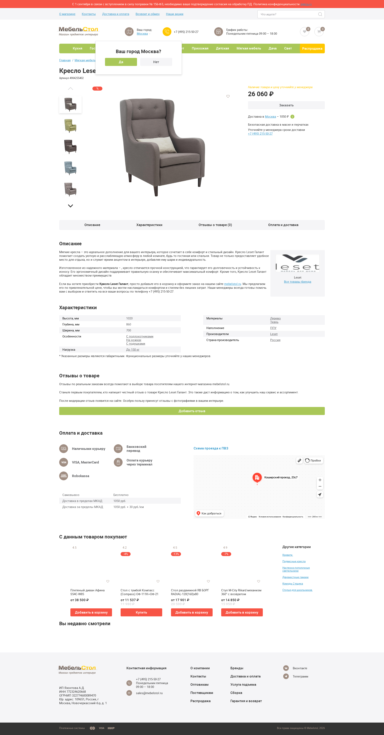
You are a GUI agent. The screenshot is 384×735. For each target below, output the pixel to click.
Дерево (275, 318)
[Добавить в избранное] (228, 96)
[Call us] (167, 31)
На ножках (133, 340)
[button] (70, 88)
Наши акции (174, 14)
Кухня (77, 48)
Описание (92, 224)
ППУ (273, 328)
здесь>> (306, 4)
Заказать (286, 105)
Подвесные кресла (294, 561)
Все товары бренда (297, 282)
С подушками (135, 343)
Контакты (89, 14)
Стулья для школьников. (297, 590)
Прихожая (200, 48)
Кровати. (287, 555)
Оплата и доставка (283, 224)
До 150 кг (132, 349)
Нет (156, 62)
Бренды (236, 668)
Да (121, 62)
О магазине (67, 14)
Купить (141, 612)
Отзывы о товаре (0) (215, 224)
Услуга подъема (243, 684)
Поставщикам (201, 692)
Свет (288, 48)
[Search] (320, 14)
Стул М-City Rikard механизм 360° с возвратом (241, 592)
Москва (142, 33)
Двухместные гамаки (295, 577)
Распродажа (312, 48)
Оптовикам (199, 684)
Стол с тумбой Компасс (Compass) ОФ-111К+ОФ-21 (139, 592)
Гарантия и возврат (246, 701)
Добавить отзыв (192, 411)
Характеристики (149, 224)
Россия (275, 340)
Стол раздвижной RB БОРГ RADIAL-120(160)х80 (190, 592)
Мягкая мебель (249, 48)
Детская (222, 48)
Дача (273, 48)
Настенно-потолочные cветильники (296, 569)
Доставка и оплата (115, 14)
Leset (274, 334)
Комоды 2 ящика (292, 583)
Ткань (274, 322)
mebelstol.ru (232, 284)
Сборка (236, 692)
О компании (200, 668)
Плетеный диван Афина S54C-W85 (87, 592)
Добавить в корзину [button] (91, 612)
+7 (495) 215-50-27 (186, 32)
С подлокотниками (139, 336)
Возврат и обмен (148, 14)
